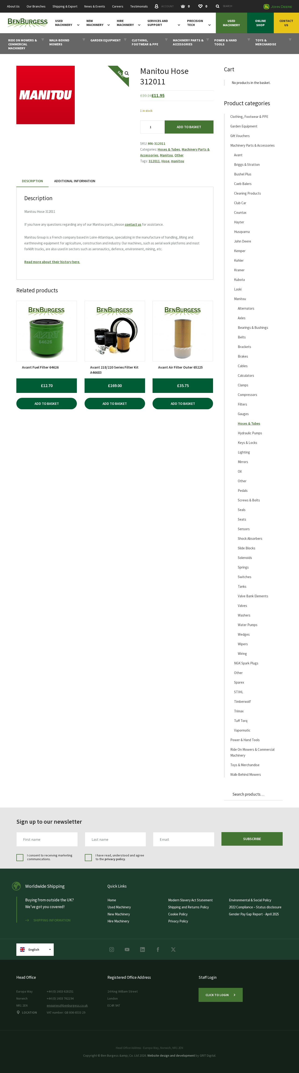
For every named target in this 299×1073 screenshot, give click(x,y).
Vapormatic (242, 730)
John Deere (242, 241)
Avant (238, 155)
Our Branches (36, 6)
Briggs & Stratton (247, 164)
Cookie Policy (178, 914)
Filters (242, 404)
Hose (165, 161)
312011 (154, 161)
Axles (242, 318)
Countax (240, 212)
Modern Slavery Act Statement (190, 900)
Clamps (243, 385)
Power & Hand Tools (245, 740)
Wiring (242, 653)
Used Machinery (63, 23)
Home (111, 900)
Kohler (239, 260)
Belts (242, 337)
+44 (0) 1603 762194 (60, 998)
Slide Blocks (246, 548)
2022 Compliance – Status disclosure (255, 907)
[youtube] (127, 949)
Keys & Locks (247, 442)
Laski (238, 289)
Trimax (239, 711)
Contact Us (286, 23)
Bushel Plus (242, 174)
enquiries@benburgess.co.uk (67, 1005)
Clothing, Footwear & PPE (249, 116)
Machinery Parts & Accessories (252, 145)
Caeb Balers (243, 183)
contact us (133, 224)
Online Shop (260, 23)
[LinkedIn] (142, 949)
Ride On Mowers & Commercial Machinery (252, 752)
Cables (243, 366)
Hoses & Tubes (169, 149)
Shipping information (52, 920)
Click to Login (217, 995)
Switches (244, 577)
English (33, 949)
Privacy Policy (178, 921)
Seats (242, 519)
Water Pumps (247, 625)
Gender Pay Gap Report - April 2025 (254, 914)
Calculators (246, 375)
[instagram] (111, 949)
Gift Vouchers (240, 136)
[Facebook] (158, 949)
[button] (127, 73)
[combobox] (237, 6)
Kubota (239, 279)
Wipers (243, 644)
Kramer (239, 270)
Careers (117, 6)
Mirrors (243, 462)
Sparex (239, 682)
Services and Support (157, 23)
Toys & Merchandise (245, 765)
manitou (177, 161)
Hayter (239, 222)
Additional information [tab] (74, 181)
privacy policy (115, 859)
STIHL (238, 692)
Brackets (244, 346)
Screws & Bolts (249, 500)
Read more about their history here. (52, 262)
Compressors (247, 394)
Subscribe (252, 838)
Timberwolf (242, 701)
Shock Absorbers (250, 538)
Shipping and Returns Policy (188, 907)
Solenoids (245, 557)
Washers (244, 615)
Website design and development (171, 1055)
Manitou (166, 155)
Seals (242, 509)
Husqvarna (242, 231)
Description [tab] (32, 181)
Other (179, 155)
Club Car (240, 203)
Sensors (244, 529)
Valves (242, 605)
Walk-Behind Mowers (245, 774)
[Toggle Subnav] (77, 25)
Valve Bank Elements (253, 596)
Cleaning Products (247, 193)
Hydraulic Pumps (250, 433)
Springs (243, 567)
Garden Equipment (243, 126)
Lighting (244, 452)
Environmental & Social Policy (250, 900)
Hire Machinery (125, 23)
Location (29, 1012)
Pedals (243, 490)
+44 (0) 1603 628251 (60, 991)
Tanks (242, 586)
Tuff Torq (240, 720)
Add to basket (189, 127)
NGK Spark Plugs (246, 663)
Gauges (243, 414)
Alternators (246, 308)
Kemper (240, 251)
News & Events (94, 6)
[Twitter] (173, 949)
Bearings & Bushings (253, 327)
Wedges (244, 634)
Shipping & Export (65, 6)
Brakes (243, 356)
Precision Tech (195, 23)
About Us (13, 6)
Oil (240, 471)
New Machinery (94, 23)
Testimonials (139, 6)
